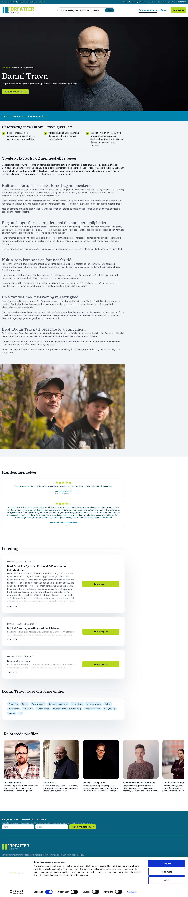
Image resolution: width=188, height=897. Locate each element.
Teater (12, 713)
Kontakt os (178, 10)
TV (20, 713)
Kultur (107, 704)
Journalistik (77, 704)
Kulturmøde (14, 709)
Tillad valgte (166, 872)
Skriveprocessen (92, 709)
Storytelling (109, 709)
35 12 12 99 (182, 2)
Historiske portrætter (57, 704)
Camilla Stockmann (174, 782)
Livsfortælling (42, 709)
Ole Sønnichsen (13, 782)
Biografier (13, 704)
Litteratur (28, 709)
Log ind (152, 2)
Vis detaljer (132, 892)
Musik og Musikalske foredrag (67, 709)
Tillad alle (166, 863)
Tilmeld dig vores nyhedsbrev (134, 2)
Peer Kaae (49, 782)
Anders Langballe (94, 782)
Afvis (166, 880)
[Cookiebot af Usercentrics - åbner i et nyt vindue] (16, 892)
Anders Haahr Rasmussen (139, 782)
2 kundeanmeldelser (27, 67)
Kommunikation (94, 704)
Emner (164, 10)
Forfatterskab (38, 704)
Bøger (24, 704)
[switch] (74, 892)
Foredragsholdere (148, 10)
